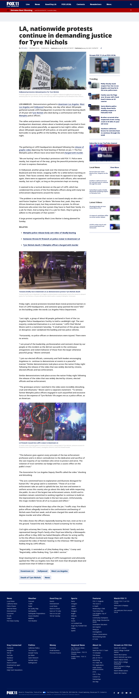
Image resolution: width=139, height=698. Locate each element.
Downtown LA (45, 48)
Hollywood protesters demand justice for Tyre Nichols (39, 92)
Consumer (10, 613)
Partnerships (97, 679)
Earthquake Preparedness (36, 613)
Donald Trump (33, 653)
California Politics (34, 648)
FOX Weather (32, 621)
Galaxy (73, 628)
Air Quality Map (33, 609)
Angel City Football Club (79, 626)
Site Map (95, 682)
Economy (53, 648)
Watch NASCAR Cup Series (122, 657)
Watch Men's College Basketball (121, 663)
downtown (63, 104)
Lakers (73, 606)
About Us (97, 645)
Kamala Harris (33, 660)
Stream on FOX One (123, 645)
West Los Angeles (59, 571)
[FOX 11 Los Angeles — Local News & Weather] (13, 4)
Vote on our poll (55, 613)
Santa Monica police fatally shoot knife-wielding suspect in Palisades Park (98, 191)
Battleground (32, 663)
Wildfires (31, 618)
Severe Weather (33, 616)
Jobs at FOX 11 (97, 658)
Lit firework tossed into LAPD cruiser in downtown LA (38, 443)
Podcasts (10, 668)
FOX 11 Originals (98, 601)
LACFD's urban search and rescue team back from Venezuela (97, 226)
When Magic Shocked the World (101, 621)
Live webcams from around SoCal (123, 611)
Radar (30, 606)
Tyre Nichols (37, 113)
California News (12, 604)
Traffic (30, 604)
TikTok (9, 653)
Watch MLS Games (120, 673)
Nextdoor (10, 658)
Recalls (9, 616)
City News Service (34, 48)
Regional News (78, 645)
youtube (126, 693)
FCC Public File (97, 663)
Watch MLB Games (120, 655)
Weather (32, 598)
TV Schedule (97, 653)
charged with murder (73, 153)
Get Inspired (97, 627)
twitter (118, 693)
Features (97, 598)
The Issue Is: (97, 604)
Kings (73, 618)
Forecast (31, 601)
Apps (115, 608)
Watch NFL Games (120, 648)
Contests (96, 648)
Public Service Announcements (98, 668)
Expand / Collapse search (131, 4)
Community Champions (100, 618)
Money (53, 645)
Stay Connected (14, 645)
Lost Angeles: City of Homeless (99, 614)
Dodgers (74, 611)
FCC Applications (98, 665)
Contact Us (96, 677)
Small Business (55, 650)
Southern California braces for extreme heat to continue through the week (98, 182)
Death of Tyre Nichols (31, 577)
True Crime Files (98, 611)
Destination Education (100, 624)
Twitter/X (10, 660)
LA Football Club (76, 623)
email (130, 693)
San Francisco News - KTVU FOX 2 (78, 649)
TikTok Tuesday (55, 616)
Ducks (73, 621)
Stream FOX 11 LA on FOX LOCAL (102, 55)
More (109, 4)
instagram (122, 693)
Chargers (74, 604)
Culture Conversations (100, 634)
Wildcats (74, 616)
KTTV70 (95, 639)
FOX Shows (96, 655)
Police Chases (11, 606)
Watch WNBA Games (121, 671)
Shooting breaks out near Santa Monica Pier (97, 207)
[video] (115, 208)
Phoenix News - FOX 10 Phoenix (79, 653)
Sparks (73, 631)
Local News (94, 167)
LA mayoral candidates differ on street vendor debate (98, 216)
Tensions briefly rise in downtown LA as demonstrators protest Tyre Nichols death (49, 292)
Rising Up (96, 629)
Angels (73, 613)
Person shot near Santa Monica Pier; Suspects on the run (98, 173)
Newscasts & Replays (121, 605)
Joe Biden (31, 655)
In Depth (95, 606)
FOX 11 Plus (97, 674)
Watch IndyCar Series (121, 660)
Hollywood (39, 107)
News (47, 577)
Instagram (10, 650)
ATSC (94, 672)
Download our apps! (13, 665)
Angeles (26, 107)
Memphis (23, 115)
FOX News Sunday (13, 621)
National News (12, 609)
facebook (114, 693)
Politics (9, 618)
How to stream (12, 663)
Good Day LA (55, 598)
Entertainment (11, 611)
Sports (74, 598)
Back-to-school (55, 609)
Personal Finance (55, 653)
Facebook (10, 648)
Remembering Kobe (99, 637)
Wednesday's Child (99, 609)
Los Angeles (73, 104)
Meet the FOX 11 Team (100, 650)
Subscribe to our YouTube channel (103, 143)
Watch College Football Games (121, 651)
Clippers (73, 609)
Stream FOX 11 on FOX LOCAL (121, 602)
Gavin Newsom (33, 658)
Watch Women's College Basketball (122, 667)
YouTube (10, 655)
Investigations (97, 632)
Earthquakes (32, 611)
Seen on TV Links (55, 611)
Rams (73, 601)
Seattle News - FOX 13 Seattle (78, 657)
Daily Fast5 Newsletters (14, 670)
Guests (52, 601)
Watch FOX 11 (120, 598)
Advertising (96, 660)
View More (114, 167)
